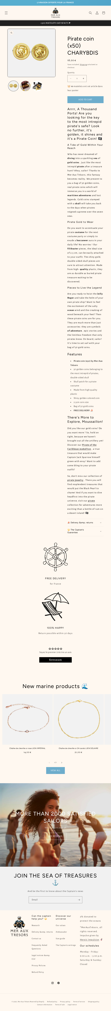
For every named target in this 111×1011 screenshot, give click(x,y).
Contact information (44, 1004)
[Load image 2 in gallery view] (25, 86)
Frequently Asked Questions (39, 947)
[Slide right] (62, 763)
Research (36, 925)
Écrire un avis (55, 660)
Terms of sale (60, 1004)
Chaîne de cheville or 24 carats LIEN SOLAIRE (78, 748)
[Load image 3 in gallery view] (37, 86)
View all (55, 770)
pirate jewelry (75, 480)
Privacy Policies (39, 966)
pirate (91, 501)
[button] (6, 13)
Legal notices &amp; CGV (41, 957)
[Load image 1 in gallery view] (13, 86)
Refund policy (52, 1001)
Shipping (83, 64)
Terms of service (79, 1001)
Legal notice (72, 1004)
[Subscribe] (79, 899)
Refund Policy (38, 972)
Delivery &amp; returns (42, 932)
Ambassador (61, 932)
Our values (61, 925)
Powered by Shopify (37, 1001)
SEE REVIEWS (55, 836)
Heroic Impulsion (89, 939)
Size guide (60, 939)
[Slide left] (49, 763)
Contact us (36, 939)
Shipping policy (93, 1001)
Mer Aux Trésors (24, 1001)
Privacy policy (65, 1001)
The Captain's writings (66, 945)
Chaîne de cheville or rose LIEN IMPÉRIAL (27, 748)
